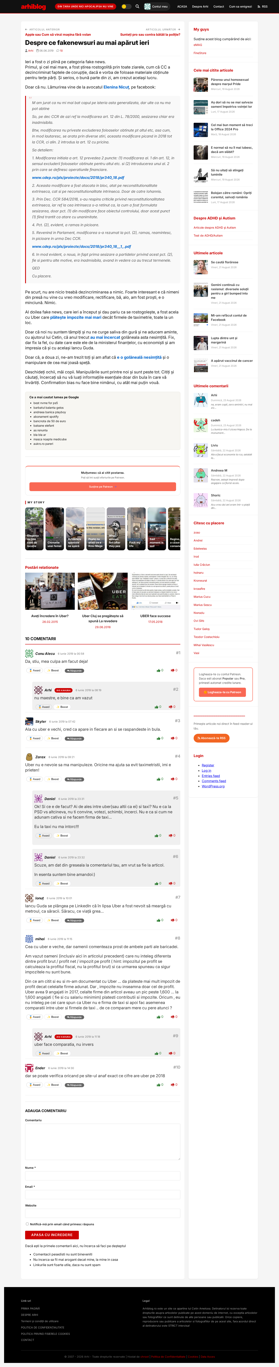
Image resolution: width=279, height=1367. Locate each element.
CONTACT (27, 1340)
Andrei (198, 540)
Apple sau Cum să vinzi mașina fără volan (58, 34)
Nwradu (199, 612)
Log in (206, 770)
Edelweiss (200, 548)
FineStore (200, 53)
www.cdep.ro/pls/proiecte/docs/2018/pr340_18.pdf (78, 177)
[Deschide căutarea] (137, 6)
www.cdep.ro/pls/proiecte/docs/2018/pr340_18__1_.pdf (81, 246)
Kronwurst (200, 580)
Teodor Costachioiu (206, 637)
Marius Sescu (203, 605)
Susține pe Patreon (101, 486)
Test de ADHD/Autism (208, 235)
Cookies (193, 1356)
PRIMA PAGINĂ (30, 1308)
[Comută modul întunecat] (126, 6)
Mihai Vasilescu (204, 645)
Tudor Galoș (202, 629)
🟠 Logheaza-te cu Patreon (222, 692)
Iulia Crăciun (202, 564)
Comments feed (214, 781)
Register (208, 765)
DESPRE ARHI (29, 1314)
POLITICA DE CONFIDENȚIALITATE (42, 1327)
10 (61, 50)
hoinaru (198, 572)
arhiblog (33, 6)
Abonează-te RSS (212, 738)
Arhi (30, 50)
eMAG (198, 44)
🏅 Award (34, 670)
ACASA (182, 6)
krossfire (199, 588)
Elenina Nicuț (116, 87)
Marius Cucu (202, 596)
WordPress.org (213, 786)
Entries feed (211, 776)
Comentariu (33, 1120)
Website (30, 1205)
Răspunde (76, 670)
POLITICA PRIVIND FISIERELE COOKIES (45, 1333)
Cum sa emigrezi (240, 6)
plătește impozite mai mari (75, 317)
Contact (218, 6)
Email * (30, 1186)
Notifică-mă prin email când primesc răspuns (61, 1224)
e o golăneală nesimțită (139, 357)
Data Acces (208, 1356)
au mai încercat (105, 337)
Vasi (196, 653)
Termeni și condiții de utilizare (40, 1321)
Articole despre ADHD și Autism (215, 227)
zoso (197, 532)
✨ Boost (53, 670)
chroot (145, 1356)
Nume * (30, 1167)
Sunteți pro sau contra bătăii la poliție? (150, 34)
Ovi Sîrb (199, 620)
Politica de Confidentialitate (168, 1356)
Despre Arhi (200, 6)
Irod (196, 556)
